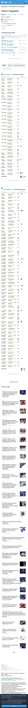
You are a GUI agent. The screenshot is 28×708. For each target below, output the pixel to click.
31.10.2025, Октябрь (3, 332)
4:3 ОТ (18, 322)
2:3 (18, 129)
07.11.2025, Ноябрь (3, 322)
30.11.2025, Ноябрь (3, 283)
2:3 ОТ (18, 314)
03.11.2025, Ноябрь (3, 325)
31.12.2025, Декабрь (3, 235)
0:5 (18, 285)
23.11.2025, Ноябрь (3, 296)
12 (25, 43)
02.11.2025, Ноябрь (3, 329)
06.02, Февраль (3, 157)
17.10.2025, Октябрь (3, 356)
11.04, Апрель (3, 83)
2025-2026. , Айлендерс (7, 41)
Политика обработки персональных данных (10, 669)
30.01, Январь (3, 170)
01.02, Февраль (3, 167)
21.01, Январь (3, 201)
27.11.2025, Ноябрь (3, 290)
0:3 (18, 82)
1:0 (18, 112)
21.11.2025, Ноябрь (3, 300)
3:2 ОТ (18, 208)
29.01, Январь (3, 173)
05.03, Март (3, 142)
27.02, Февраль (3, 153)
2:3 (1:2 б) (18, 307)
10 (19, 52)
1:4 (18, 92)
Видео (15, 14)
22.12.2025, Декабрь (3, 245)
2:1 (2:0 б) (18, 318)
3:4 (18, 109)
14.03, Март (3, 129)
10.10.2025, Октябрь (3, 366)
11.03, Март (3, 132)
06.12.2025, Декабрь (3, 273)
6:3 (18, 295)
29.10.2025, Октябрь (3, 336)
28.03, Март (3, 102)
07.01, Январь (3, 221)
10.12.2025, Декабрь (3, 266)
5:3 (18, 85)
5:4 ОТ (18, 160)
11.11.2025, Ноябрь (3, 314)
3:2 (18, 119)
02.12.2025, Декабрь (3, 279)
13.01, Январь (3, 211)
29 (19, 40)
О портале (3, 666)
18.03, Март (3, 122)
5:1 (18, 142)
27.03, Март (3, 105)
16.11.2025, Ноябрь (3, 306)
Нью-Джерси (7, 189)
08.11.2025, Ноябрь (3, 318)
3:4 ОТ (18, 133)
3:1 (18, 341)
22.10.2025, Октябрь (3, 349)
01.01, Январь (3, 231)
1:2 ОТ (18, 136)
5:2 (18, 102)
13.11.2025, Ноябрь (3, 311)
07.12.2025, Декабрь (3, 269)
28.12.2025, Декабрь (3, 238)
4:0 (18, 234)
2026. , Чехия (9, 38)
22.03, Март (3, 115)
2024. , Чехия (8, 52)
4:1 (18, 163)
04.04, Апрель (3, 93)
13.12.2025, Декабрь (3, 259)
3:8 (18, 99)
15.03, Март (3, 125)
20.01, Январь (3, 204)
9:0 (18, 220)
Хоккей (22, 6)
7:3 (18, 115)
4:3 (18, 88)
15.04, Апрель (3, 79)
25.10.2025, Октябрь (3, 342)
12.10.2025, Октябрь (3, 362)
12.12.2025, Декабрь (3, 263)
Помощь (3, 664)
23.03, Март (3, 112)
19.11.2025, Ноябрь (3, 303)
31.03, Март (3, 99)
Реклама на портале (5, 667)
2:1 (18, 105)
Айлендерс (11, 19)
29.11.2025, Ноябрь (3, 286)
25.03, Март (3, 109)
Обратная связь (4, 665)
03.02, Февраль (3, 163)
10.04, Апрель (3, 86)
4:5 (18, 197)
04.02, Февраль (3, 160)
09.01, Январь (3, 218)
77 (19, 49)
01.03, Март (3, 149)
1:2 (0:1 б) (18, 252)
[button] (4, 65)
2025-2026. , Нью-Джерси (7, 44)
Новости (10, 14)
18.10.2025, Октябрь (3, 352)
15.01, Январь (3, 208)
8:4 (18, 335)
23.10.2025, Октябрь (3, 346)
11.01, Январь (3, 214)
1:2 (18, 78)
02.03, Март (3, 146)
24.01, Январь (3, 198)
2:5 (18, 210)
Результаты (13, 6)
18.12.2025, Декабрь (3, 251)
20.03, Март (3, 119)
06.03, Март (3, 139)
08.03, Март (3, 136)
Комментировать (14, 381)
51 (19, 43)
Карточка (3, 14)
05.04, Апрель (3, 89)
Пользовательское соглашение (7, 668)
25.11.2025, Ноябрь (3, 293)
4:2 (18, 193)
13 (23, 49)
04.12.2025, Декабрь (3, 276)
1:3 (18, 122)
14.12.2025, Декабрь (3, 256)
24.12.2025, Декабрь (3, 241)
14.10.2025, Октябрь (3, 359)
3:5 (18, 279)
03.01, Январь (3, 228)
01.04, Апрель (3, 96)
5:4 (18, 146)
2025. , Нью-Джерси (9, 47)
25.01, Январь (3, 194)
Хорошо (14, 706)
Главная (4, 6)
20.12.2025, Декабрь (3, 248)
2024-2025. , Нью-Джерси (7, 50)
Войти (25, 3)
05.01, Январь (3, 225)
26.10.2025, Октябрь (3, 339)
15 (21, 49)
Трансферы (21, 14)
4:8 (18, 262)
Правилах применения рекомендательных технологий (13, 680)
